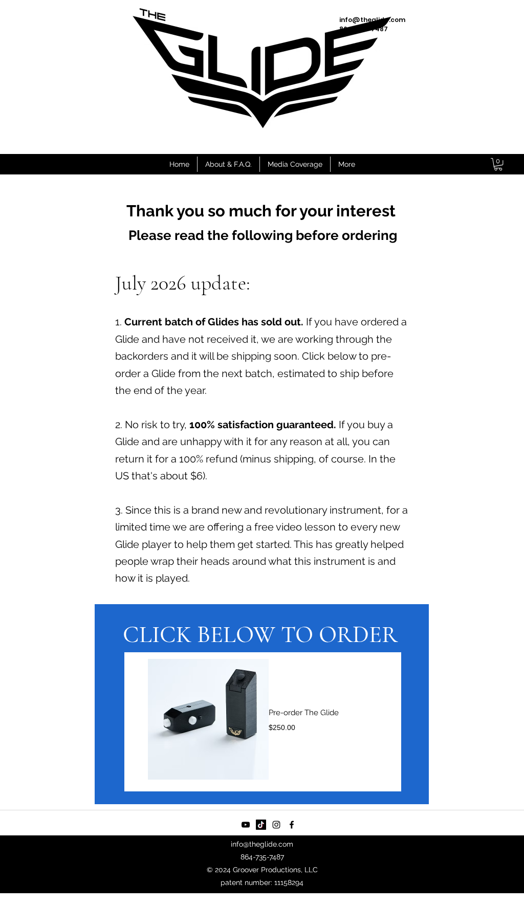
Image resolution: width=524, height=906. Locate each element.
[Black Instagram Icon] (276, 825)
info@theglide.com (262, 844)
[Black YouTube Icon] (246, 825)
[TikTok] (261, 825)
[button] (498, 164)
